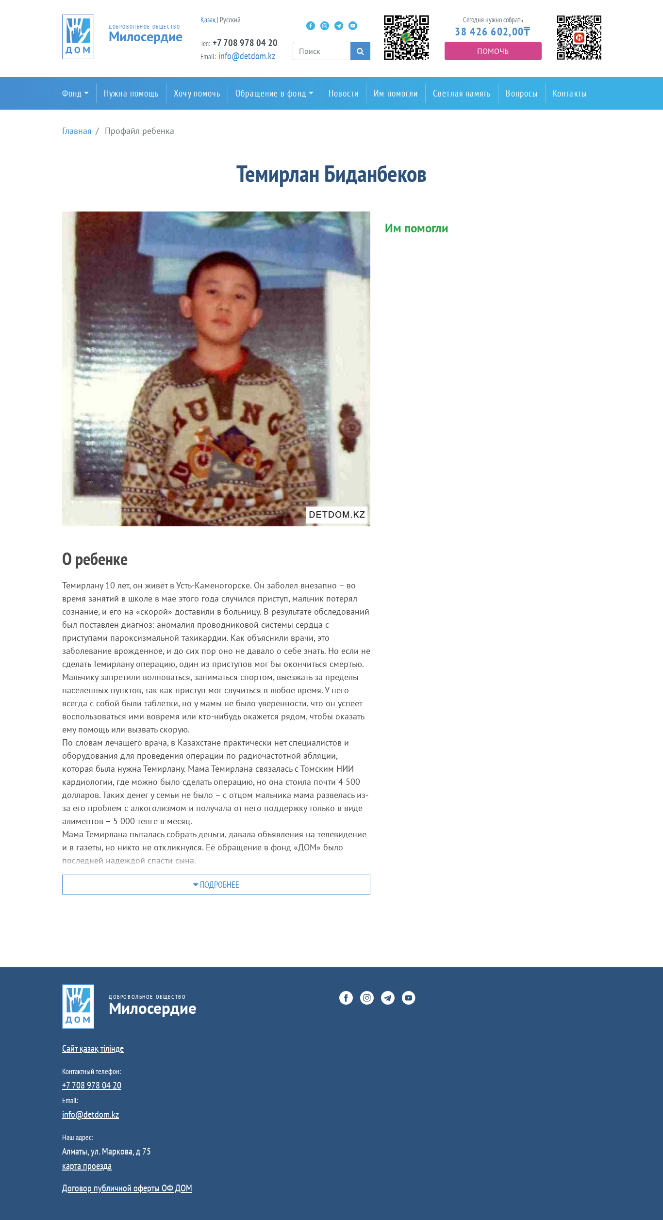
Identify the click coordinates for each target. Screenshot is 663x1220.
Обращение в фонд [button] (270, 93)
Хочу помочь (197, 93)
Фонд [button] (72, 93)
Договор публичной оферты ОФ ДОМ (127, 1188)
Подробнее (218, 884)
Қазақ (207, 19)
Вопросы (522, 93)
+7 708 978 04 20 (245, 42)
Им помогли (396, 93)
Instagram (324, 25)
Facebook (310, 25)
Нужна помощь (131, 93)
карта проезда (87, 1165)
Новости (344, 93)
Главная (77, 130)
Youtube (352, 25)
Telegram (338, 25)
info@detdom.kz (246, 55)
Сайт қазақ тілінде (93, 1048)
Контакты (570, 93)
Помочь (493, 51)
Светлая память (462, 93)
